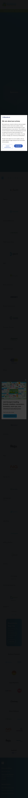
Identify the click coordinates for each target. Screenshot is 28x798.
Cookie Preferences (7, 146)
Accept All (18, 146)
